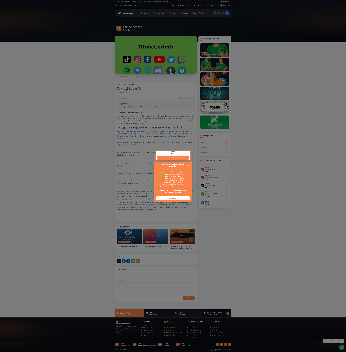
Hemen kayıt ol (173, 198)
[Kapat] (188, 166)
